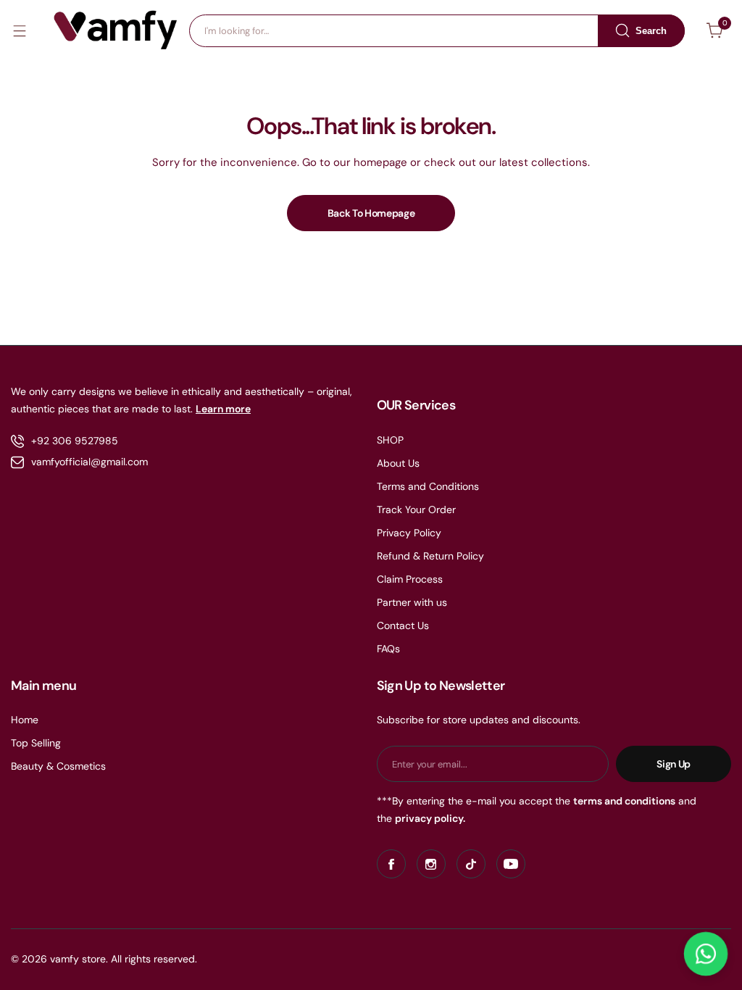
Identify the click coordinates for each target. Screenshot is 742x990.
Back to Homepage (371, 213)
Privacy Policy (409, 532)
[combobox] (437, 30)
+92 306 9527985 (74, 440)
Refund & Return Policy (430, 555)
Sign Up (673, 763)
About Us (398, 463)
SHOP (390, 439)
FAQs (388, 648)
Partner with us (412, 602)
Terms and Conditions (428, 486)
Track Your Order (416, 509)
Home (24, 719)
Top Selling (36, 742)
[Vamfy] (116, 30)
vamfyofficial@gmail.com (89, 461)
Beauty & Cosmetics (58, 766)
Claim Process (410, 579)
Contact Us (403, 625)
